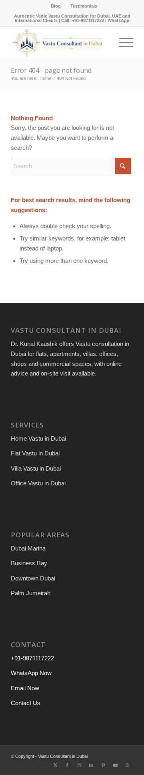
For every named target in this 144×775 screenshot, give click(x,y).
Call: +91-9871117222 (82, 20)
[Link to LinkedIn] (91, 765)
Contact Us (25, 702)
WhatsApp (119, 20)
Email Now (25, 688)
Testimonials (83, 6)
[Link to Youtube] (115, 765)
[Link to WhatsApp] (127, 765)
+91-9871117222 (32, 658)
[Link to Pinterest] (103, 765)
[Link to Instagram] (79, 765)
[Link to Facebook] (67, 765)
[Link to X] (55, 765)
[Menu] (122, 43)
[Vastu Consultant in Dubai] (60, 43)
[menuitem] (56, 6)
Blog (56, 6)
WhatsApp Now (31, 673)
